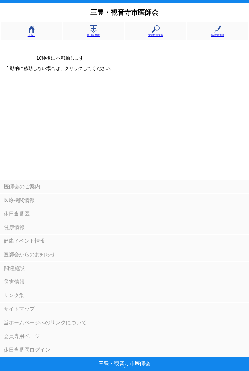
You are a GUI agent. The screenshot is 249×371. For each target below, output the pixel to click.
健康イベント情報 (24, 241)
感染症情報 (217, 35)
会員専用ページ (22, 336)
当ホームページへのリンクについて (45, 322)
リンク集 (14, 295)
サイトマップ (19, 309)
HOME (31, 35)
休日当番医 (93, 35)
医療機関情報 (155, 35)
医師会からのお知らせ (29, 254)
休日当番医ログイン (27, 350)
